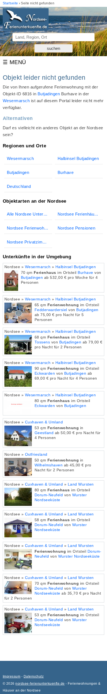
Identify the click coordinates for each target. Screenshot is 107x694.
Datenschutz (34, 676)
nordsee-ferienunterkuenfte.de (39, 684)
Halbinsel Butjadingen (75, 267)
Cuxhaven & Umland (44, 422)
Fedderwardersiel (51, 310)
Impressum (11, 676)
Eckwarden (45, 373)
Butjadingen (49, 93)
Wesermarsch (16, 100)
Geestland (44, 433)
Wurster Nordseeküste (79, 556)
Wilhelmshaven (49, 465)
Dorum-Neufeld (49, 495)
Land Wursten (81, 484)
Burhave (85, 273)
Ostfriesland (36, 454)
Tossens (42, 342)
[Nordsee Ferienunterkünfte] (26, 20)
